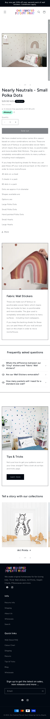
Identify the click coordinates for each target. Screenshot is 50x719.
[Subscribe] (42, 691)
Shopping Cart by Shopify (37, 715)
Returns (8, 656)
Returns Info (10, 602)
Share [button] (6, 232)
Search (7, 624)
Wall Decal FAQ (11, 640)
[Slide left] (19, 84)
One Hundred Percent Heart (19, 715)
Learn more (15, 477)
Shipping (8, 608)
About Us (8, 613)
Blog (6, 667)
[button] (5, 12)
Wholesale (9, 619)
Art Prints (22, 550)
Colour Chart (10, 645)
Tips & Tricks (10, 661)
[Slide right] (30, 84)
